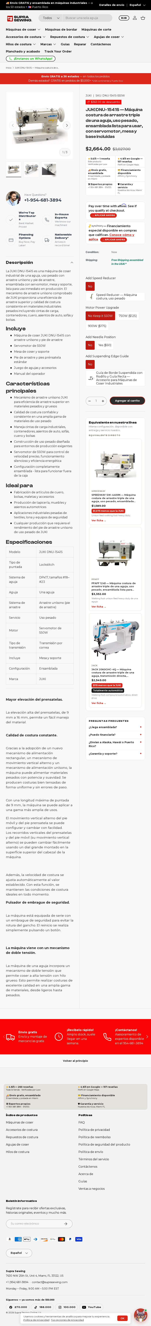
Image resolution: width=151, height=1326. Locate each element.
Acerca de (85, 1174)
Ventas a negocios (91, 1188)
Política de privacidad (94, 1130)
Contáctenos (101, 44)
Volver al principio (75, 1060)
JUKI (89, 95)
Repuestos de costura (22, 1137)
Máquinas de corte (96, 29)
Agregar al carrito (127, 400)
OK (122, 1318)
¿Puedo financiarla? (102, 734)
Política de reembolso (94, 1137)
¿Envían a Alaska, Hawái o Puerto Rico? (111, 744)
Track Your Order (58, 51)
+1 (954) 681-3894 (17, 1282)
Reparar (80, 44)
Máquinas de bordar (61, 29)
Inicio (8, 68)
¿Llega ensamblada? (103, 727)
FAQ (81, 1122)
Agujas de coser (17, 1144)
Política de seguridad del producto (104, 1144)
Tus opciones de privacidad (67, 1319)
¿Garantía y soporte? (103, 753)
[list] (115, 573)
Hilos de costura (17, 1152)
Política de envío (90, 1152)
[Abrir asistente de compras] (140, 1315)
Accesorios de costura (22, 1130)
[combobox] (75, 18)
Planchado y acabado (23, 51)
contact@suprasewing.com (50, 1282)
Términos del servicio (93, 1159)
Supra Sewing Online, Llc (28, 1312)
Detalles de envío (111, 5)
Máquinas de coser (19, 1122)
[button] (143, 18)
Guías (65, 44)
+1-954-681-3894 (43, 200)
